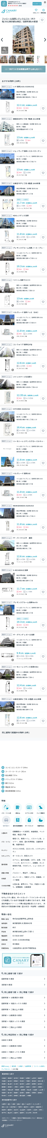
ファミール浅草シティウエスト (16, 18)
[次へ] (45, 40)
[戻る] (2, 40)
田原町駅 (28, 1066)
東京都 (14, 1066)
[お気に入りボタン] (42, 20)
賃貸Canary (5, 1066)
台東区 (20, 1066)
